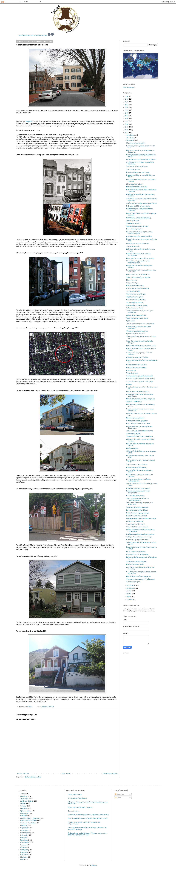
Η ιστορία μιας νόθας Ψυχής (135, 495)
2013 (127, 127)
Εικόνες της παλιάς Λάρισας (135, 418)
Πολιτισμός (24, 835)
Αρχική (21, 35)
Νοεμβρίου (130, 138)
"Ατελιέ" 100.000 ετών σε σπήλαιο (137, 527)
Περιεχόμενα (27, 35)
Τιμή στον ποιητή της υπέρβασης (137, 464)
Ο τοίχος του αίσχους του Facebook (137, 288)
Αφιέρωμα (44, 706)
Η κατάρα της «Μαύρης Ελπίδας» (137, 357)
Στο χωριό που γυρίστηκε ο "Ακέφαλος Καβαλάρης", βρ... (138, 480)
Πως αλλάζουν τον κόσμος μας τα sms (138, 576)
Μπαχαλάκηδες (131, 370)
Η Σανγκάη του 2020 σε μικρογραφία (138, 206)
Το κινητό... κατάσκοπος (134, 402)
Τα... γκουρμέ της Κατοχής (134, 302)
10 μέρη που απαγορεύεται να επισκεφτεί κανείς (141, 203)
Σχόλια (118, 798)
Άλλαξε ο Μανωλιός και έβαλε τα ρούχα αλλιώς (141, 518)
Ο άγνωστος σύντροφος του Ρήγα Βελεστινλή (140, 579)
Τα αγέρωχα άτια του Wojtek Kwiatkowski (139, 436)
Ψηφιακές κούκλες (132, 373)
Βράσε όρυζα (130, 321)
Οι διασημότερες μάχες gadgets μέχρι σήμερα (140, 159)
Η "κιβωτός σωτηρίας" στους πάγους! (138, 488)
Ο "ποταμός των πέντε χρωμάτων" (137, 421)
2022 (127, 102)
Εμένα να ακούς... (26, 811)
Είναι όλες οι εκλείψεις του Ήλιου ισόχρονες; (140, 399)
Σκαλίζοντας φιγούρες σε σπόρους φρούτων (140, 534)
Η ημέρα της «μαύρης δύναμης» (136, 516)
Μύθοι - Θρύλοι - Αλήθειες (28, 820)
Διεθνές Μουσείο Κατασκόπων (136, 315)
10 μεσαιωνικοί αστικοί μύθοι (135, 143)
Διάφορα (23, 803)
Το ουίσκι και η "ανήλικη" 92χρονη (137, 166)
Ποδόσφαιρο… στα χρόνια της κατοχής (138, 218)
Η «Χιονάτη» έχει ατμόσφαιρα (135, 299)
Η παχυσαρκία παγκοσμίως (135, 285)
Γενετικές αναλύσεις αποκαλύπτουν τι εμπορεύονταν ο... (138, 491)
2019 (127, 110)
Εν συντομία (36, 35)
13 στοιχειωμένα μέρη (133, 434)
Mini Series (43, 35)
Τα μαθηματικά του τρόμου (135, 297)
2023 (127, 99)
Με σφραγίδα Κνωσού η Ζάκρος (136, 365)
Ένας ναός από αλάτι (133, 291)
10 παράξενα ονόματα (133, 582)
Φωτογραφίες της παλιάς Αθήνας (137, 305)
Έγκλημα (23, 806)
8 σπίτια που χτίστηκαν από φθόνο (137, 540)
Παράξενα (51, 706)
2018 (127, 113)
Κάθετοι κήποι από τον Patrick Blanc (138, 274)
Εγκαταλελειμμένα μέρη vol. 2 (135, 334)
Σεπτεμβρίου (131, 585)
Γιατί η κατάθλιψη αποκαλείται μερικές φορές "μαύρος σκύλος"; (88, 818)
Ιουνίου (129, 594)
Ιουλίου (129, 591)
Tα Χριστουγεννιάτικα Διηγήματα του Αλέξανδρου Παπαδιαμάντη (88, 815)
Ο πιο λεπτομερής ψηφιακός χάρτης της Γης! (140, 378)
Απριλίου (130, 599)
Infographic (24, 852)
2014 (127, 124)
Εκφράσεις (23, 808)
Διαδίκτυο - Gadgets (26, 801)
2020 (127, 107)
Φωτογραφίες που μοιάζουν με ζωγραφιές (139, 376)
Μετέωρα (129, 384)
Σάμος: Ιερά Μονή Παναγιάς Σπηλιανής (80, 807)
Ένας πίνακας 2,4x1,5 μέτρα (135, 524)
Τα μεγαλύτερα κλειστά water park (137, 226)
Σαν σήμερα (24, 840)
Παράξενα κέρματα (132, 448)
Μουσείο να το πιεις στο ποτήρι (136, 367)
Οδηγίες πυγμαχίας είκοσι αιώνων (137, 331)
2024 (127, 96)
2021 (127, 105)
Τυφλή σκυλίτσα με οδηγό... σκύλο (137, 318)
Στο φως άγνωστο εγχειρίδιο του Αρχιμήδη (139, 381)
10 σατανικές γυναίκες (133, 169)
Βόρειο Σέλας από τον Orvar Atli (136, 187)
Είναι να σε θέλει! (131, 280)
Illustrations (24, 850)
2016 (127, 118)
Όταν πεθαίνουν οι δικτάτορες (135, 294)
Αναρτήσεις (120, 794)
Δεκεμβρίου (130, 135)
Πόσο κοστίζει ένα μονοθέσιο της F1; (138, 391)
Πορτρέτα (23, 837)
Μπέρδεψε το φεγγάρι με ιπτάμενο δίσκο (139, 236)
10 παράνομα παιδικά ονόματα (136, 561)
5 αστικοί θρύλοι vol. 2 (133, 223)
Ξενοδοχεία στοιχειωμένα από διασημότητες (140, 324)
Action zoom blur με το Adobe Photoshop (139, 431)
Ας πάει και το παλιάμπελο (134, 521)
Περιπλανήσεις (25, 833)
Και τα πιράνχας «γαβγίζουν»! (135, 551)
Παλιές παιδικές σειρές (75, 794)
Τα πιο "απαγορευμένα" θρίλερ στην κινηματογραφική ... (137, 499)
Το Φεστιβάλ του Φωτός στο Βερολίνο (138, 277)
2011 (127, 132)
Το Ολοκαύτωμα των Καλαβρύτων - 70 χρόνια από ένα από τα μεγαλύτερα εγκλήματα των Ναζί (87, 834)
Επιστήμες (23, 816)
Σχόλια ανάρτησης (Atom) (33, 777)
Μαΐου (129, 596)
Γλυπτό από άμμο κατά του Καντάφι (137, 172)
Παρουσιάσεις (24, 828)
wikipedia (29, 121)
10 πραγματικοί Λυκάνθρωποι (77, 798)
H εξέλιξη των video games (135, 564)
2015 (127, 121)
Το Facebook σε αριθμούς (134, 308)
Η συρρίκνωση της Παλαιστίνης (136, 467)
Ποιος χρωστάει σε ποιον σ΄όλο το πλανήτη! (140, 258)
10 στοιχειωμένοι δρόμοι (134, 184)
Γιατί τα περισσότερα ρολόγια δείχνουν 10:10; (140, 345)
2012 (127, 130)
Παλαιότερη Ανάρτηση (110, 773)
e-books (23, 847)
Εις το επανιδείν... (73, 811)
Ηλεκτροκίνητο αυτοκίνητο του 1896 (138, 423)
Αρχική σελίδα (66, 773)
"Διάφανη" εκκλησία (132, 283)
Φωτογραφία (24, 842)
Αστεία (22, 794)
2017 (127, 116)
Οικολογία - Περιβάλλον (28, 823)
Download (23, 845)
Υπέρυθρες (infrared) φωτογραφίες (137, 507)
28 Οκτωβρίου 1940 (132, 220)
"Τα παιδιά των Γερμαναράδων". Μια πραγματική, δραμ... (137, 261)
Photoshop (23, 857)
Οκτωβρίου (130, 140)
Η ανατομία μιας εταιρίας (134, 229)
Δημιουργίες (24, 799)
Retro (22, 859)
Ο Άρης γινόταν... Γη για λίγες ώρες (137, 554)
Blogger (94, 865)
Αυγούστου (130, 588)
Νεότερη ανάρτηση (23, 773)
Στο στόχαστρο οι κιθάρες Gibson (137, 510)
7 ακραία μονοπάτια (132, 246)
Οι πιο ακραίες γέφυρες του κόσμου (137, 243)
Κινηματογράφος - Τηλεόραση (30, 818)
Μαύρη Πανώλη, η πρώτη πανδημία (137, 513)
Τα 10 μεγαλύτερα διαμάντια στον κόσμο (139, 537)
